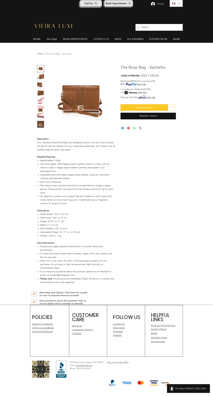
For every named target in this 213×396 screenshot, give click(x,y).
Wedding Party (159, 337)
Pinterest (118, 331)
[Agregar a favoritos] (172, 107)
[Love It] (34, 294)
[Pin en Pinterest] (128, 128)
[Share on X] (140, 128)
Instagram (119, 327)
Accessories (158, 341)
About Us (77, 325)
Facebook (118, 324)
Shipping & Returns (42, 324)
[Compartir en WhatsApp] (134, 128)
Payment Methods (42, 331)
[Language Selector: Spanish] (176, 3)
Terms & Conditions (43, 327)
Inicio (40, 53)
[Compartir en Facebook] (122, 128)
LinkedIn (117, 335)
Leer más (141, 84)
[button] (176, 9)
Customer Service (82, 329)
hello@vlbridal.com (84, 365)
